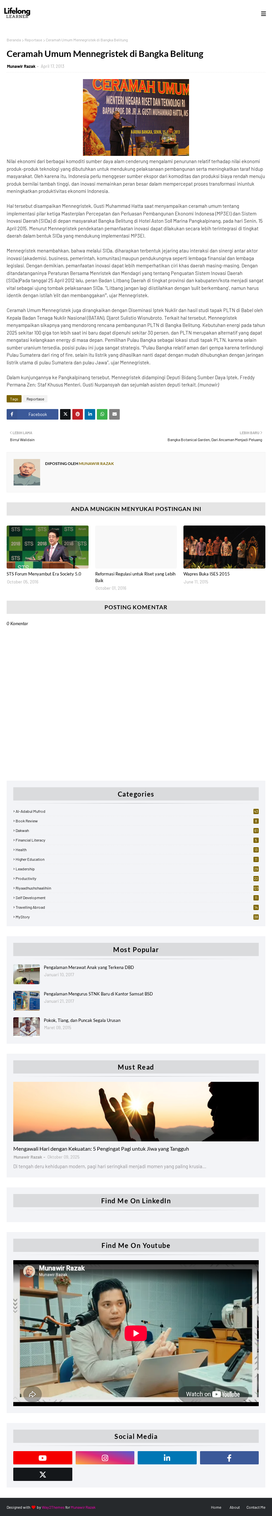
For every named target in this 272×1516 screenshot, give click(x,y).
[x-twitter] (42, 1474)
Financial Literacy (136, 840)
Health (137, 849)
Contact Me (255, 1507)
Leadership (137, 868)
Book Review (136, 820)
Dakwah (137, 830)
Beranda (14, 39)
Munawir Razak (21, 66)
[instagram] (105, 1457)
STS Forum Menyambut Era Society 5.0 (44, 573)
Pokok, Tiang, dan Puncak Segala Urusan (82, 1020)
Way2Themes (53, 1507)
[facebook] (229, 1457)
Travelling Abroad (137, 907)
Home (216, 1507)
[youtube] (42, 1457)
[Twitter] (65, 414)
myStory (137, 916)
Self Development (136, 897)
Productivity (137, 878)
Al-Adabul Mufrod (137, 811)
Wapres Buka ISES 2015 (206, 573)
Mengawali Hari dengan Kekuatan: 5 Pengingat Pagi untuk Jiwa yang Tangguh (101, 1148)
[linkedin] (167, 1457)
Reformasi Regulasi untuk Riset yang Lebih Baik (135, 577)
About (235, 1507)
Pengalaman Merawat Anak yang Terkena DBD (89, 967)
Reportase (33, 39)
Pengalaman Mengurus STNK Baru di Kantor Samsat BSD (98, 993)
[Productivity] (136, 1111)
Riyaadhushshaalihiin (137, 888)
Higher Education (136, 859)
